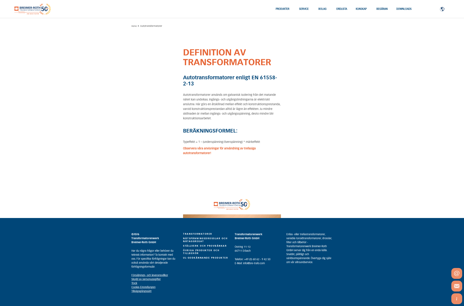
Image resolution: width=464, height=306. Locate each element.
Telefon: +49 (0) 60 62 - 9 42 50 (252, 259)
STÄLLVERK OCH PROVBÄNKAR (205, 246)
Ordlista (341, 9)
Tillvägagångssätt (141, 291)
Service (304, 9)
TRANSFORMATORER (197, 234)
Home (134, 26)
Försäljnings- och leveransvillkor (149, 275)
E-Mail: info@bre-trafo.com (250, 263)
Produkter (282, 9)
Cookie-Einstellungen (143, 287)
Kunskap (361, 9)
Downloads (404, 9)
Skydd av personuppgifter (146, 279)
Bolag (322, 9)
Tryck (134, 283)
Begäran (382, 9)
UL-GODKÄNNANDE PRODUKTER (205, 258)
